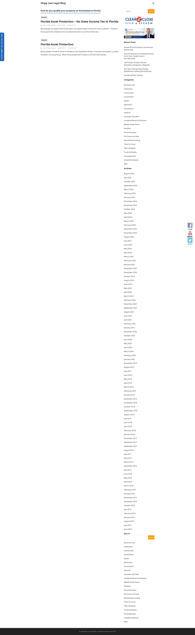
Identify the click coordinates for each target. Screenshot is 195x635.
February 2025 (130, 193)
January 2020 (129, 359)
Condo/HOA (129, 97)
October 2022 (129, 276)
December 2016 (130, 466)
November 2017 (130, 442)
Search (127, 533)
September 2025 (130, 185)
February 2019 (130, 391)
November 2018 (130, 403)
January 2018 (129, 434)
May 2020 (128, 343)
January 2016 (129, 493)
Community (128, 93)
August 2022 (129, 280)
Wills (126, 164)
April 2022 (128, 292)
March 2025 (129, 189)
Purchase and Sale (131, 136)
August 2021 (129, 312)
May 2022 (128, 288)
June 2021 (128, 316)
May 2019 (128, 379)
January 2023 (129, 264)
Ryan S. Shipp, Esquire (49, 25)
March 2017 (129, 462)
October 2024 (129, 209)
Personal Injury (130, 132)
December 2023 (130, 229)
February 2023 (130, 260)
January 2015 (129, 517)
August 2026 (129, 173)
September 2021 (130, 308)
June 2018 (128, 422)
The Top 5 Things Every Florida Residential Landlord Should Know (137, 70)
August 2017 (129, 450)
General (44, 17)
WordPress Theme (102, 631)
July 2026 (127, 177)
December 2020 (130, 331)
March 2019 (129, 387)
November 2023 (130, 233)
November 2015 (130, 501)
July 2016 (127, 470)
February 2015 (130, 513)
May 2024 (128, 213)
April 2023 (128, 252)
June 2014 (128, 529)
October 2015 (129, 505)
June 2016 (128, 474)
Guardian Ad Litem (131, 116)
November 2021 (130, 304)
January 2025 (129, 197)
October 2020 (129, 335)
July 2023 (127, 241)
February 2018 (130, 430)
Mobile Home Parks (132, 124)
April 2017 (128, 458)
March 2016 (129, 485)
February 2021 (130, 323)
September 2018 (130, 410)
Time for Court (130, 144)
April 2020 (128, 347)
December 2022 (130, 268)
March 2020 (129, 351)
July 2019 (127, 371)
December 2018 (130, 399)
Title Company (129, 148)
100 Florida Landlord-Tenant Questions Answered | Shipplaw (137, 63)
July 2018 (127, 418)
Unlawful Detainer (131, 160)
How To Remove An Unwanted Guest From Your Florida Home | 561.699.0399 (139, 56)
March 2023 (129, 256)
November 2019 (130, 363)
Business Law (129, 85)
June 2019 (128, 375)
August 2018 (129, 414)
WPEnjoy (113, 631)
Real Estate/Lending (132, 140)
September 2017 (130, 446)
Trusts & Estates (130, 152)
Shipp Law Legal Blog (53, 3)
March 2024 (129, 221)
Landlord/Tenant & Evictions (135, 120)
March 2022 (129, 296)
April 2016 (128, 482)
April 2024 (128, 217)
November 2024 (130, 205)
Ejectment (128, 104)
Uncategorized (130, 156)
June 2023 (128, 245)
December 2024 (130, 201)
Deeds (126, 100)
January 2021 (129, 327)
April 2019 (128, 383)
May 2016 (128, 478)
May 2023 (128, 248)
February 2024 (130, 225)
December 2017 (130, 438)
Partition (127, 128)
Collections (128, 89)
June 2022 (128, 284)
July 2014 (127, 525)
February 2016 (130, 489)
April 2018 (128, 426)
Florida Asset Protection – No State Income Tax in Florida (79, 21)
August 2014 (129, 521)
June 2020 (128, 339)
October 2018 (129, 406)
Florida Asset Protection (57, 44)
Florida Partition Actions (133, 75)
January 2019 (129, 395)
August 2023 (129, 237)
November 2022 (130, 272)
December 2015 (130, 497)
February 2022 (130, 300)
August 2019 (129, 367)
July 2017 (127, 454)
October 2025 (129, 181)
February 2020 (130, 355)
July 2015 (127, 509)
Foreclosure (128, 108)
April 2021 (128, 320)
